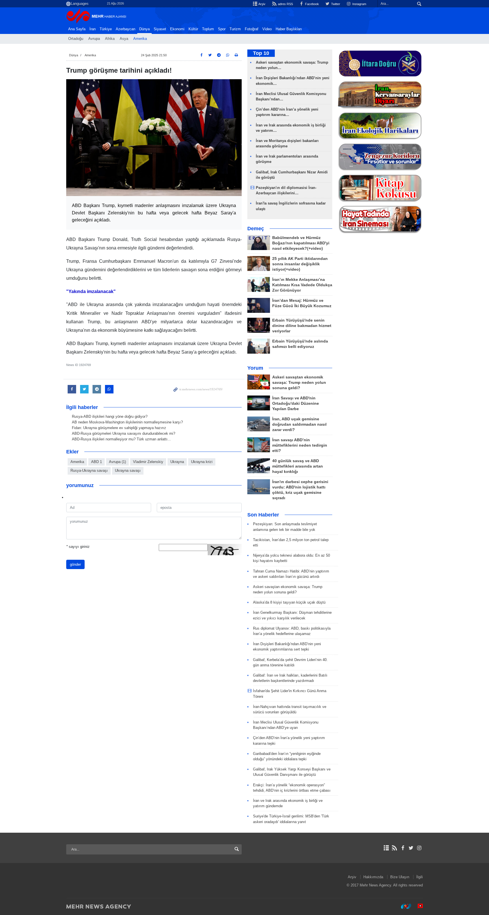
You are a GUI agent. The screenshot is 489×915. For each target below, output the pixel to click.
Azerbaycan (125, 29)
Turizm (235, 29)
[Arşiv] (386, 848)
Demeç (255, 228)
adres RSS (285, 4)
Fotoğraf (251, 29)
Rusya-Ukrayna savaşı (89, 470)
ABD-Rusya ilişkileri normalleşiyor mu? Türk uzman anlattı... (121, 439)
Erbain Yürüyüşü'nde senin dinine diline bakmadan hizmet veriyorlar (301, 325)
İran (92, 29)
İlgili (419, 877)
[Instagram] (419, 848)
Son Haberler (263, 515)
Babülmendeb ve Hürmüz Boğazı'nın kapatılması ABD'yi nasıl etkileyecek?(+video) (300, 243)
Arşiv (261, 4)
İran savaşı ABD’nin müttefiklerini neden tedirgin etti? (299, 445)
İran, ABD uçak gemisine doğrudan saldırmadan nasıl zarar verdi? (299, 424)
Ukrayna (177, 462)
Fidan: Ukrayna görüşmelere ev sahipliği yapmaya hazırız (119, 428)
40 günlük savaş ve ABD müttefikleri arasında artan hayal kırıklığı (297, 466)
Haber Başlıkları (289, 29)
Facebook (311, 4)
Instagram (358, 4)
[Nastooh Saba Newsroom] (403, 906)
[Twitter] (411, 848)
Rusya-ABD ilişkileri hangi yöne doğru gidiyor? (109, 416)
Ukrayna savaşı (128, 470)
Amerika (140, 39)
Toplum (208, 29)
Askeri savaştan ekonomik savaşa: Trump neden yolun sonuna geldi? (299, 382)
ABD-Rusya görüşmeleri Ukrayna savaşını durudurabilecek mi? (123, 433)
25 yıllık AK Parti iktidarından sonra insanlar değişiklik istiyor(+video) (300, 264)
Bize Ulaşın (399, 877)
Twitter (335, 4)
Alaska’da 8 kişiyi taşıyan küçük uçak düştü (289, 602)
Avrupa (94, 39)
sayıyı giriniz (78, 546)
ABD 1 (96, 462)
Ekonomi (177, 29)
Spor (222, 29)
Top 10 (261, 53)
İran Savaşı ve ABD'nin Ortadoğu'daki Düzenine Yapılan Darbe (295, 403)
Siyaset (160, 29)
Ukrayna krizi (202, 462)
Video (267, 29)
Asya (124, 39)
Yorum (255, 368)
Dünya (144, 29)
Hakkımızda (373, 877)
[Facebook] (402, 848)
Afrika (110, 39)
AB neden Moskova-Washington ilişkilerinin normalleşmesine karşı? (127, 422)
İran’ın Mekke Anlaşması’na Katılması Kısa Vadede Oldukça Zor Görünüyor (302, 284)
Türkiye (106, 29)
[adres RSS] (394, 848)
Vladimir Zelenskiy (148, 462)
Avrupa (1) (117, 462)
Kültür (193, 29)
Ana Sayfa (76, 29)
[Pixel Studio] (417, 906)
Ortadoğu (75, 39)
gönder (75, 564)
